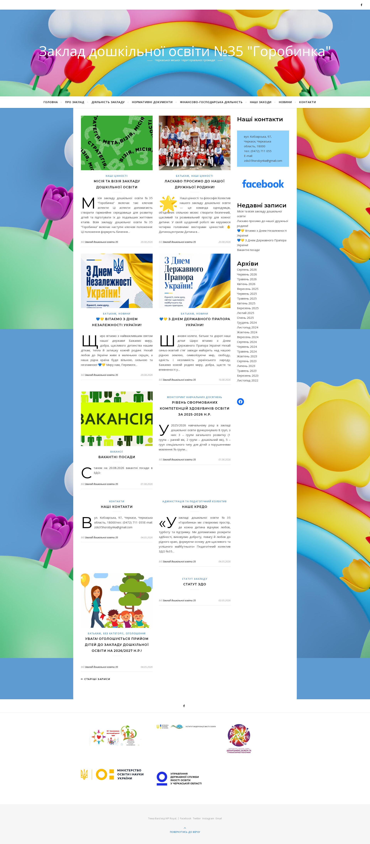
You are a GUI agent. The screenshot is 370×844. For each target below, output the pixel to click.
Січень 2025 (245, 318)
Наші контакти (117, 507)
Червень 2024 (247, 346)
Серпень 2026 (247, 269)
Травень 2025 (247, 298)
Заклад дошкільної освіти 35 (101, 242)
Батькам (182, 176)
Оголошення (136, 633)
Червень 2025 (247, 293)
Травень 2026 (247, 279)
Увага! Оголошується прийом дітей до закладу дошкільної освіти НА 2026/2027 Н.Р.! (117, 645)
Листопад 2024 (247, 327)
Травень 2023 (247, 371)
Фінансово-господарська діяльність (211, 102)
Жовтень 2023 (247, 356)
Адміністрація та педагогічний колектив (194, 501)
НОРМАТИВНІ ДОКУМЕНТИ (152, 102)
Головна (51, 102)
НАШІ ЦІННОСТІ (117, 176)
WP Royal (170, 818)
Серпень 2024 (247, 342)
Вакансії (116, 451)
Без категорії (113, 633)
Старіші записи (96, 679)
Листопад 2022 (247, 380)
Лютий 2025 (245, 313)
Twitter (197, 818)
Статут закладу (194, 579)
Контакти (307, 102)
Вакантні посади (116, 457)
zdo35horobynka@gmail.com (263, 160)
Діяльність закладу (108, 102)
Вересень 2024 (247, 337)
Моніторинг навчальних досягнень (194, 397)
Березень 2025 (248, 308)
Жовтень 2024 (247, 332)
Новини (285, 102)
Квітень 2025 (246, 303)
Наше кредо (194, 507)
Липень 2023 (246, 366)
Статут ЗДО (194, 584)
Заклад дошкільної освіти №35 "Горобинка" (185, 51)
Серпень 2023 (247, 361)
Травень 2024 (247, 351)
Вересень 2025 (247, 289)
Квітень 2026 (246, 284)
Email (219, 818)
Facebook (185, 818)
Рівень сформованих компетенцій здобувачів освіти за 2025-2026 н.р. (195, 408)
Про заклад (74, 102)
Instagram (208, 818)
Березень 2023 (248, 375)
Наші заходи (261, 102)
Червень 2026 (247, 274)
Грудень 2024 (247, 322)
